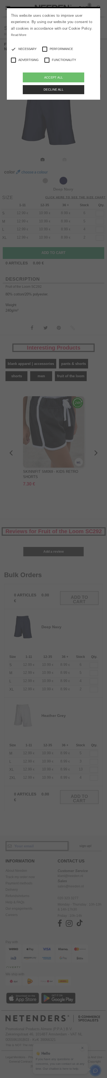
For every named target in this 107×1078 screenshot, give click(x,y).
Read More (19, 35)
